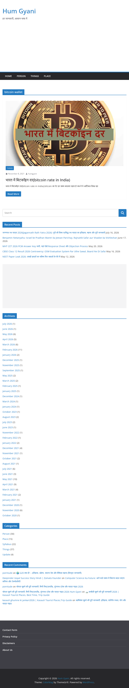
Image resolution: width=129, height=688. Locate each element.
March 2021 (9, 489)
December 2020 (11, 505)
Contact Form (10, 630)
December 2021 (11, 448)
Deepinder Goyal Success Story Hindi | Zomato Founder (32, 578)
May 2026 (8, 334)
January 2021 (9, 499)
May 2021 (8, 479)
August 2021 (9, 463)
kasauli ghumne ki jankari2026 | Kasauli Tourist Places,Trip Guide (37, 600)
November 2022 (11, 432)
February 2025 (10, 385)
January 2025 (9, 391)
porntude (7, 572)
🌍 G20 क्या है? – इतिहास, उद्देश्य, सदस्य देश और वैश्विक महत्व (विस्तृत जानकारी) (48, 572)
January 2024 (9, 406)
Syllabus (7, 544)
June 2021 (8, 473)
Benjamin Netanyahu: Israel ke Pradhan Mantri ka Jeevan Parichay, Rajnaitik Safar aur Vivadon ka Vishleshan (60, 237)
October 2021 (10, 458)
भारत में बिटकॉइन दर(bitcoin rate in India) (38, 179)
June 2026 (8, 328)
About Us (7, 649)
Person (21, 76)
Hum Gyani (19, 11)
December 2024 (11, 396)
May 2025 (8, 375)
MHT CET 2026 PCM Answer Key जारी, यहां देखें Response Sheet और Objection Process (45, 246)
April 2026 (8, 339)
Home (8, 76)
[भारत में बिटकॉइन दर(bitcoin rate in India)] (64, 133)
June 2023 (8, 427)
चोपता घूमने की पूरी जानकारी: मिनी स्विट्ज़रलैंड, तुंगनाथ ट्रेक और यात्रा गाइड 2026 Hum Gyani (42, 591)
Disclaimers (9, 643)
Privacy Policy (10, 636)
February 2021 (10, 494)
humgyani (32, 173)
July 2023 (7, 422)
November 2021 (11, 453)
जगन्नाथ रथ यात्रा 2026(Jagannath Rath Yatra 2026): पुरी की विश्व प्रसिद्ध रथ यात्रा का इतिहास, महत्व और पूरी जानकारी (54, 232)
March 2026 (9, 344)
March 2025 (9, 380)
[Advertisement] (64, 48)
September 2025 (11, 370)
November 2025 (11, 365)
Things (35, 76)
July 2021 (7, 468)
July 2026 (7, 323)
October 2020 (10, 515)
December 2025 (11, 360)
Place (47, 76)
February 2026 (10, 349)
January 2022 (9, 442)
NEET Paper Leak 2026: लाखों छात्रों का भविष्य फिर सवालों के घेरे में (31, 256)
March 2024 (9, 401)
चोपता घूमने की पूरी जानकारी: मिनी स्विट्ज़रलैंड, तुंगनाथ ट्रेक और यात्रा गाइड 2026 (49, 586)
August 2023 (9, 416)
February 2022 (10, 437)
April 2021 (8, 484)
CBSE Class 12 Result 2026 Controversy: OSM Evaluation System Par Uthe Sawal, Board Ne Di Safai (54, 251)
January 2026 (9, 354)
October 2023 (10, 411)
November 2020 (11, 510)
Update (6, 554)
